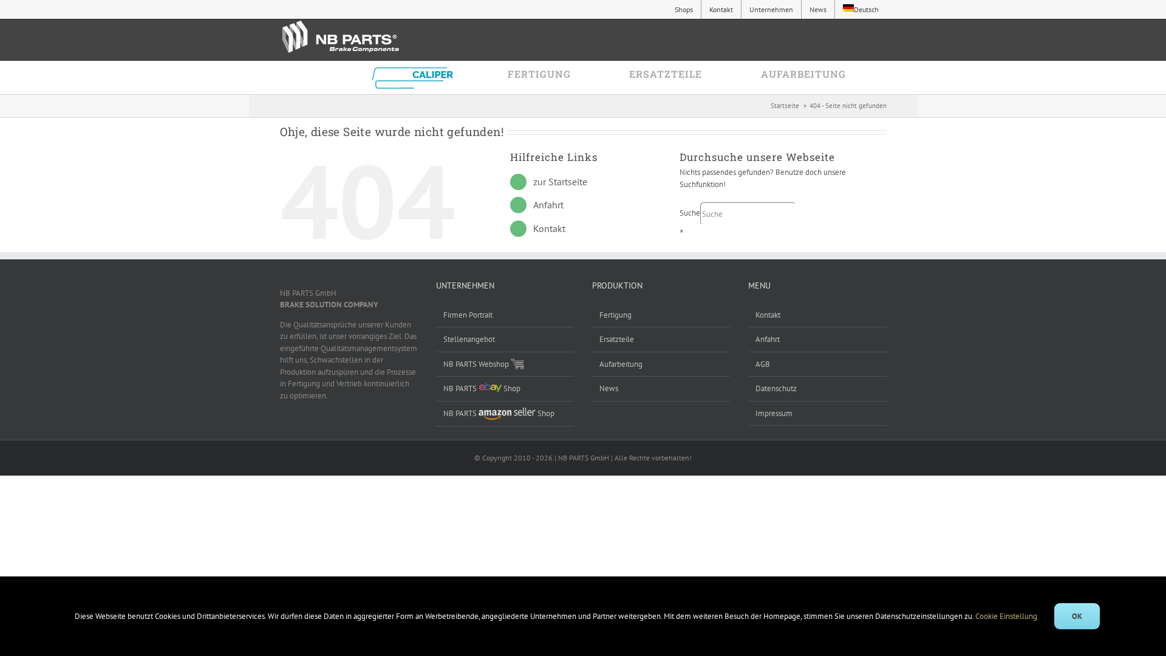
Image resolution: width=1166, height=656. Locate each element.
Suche (690, 213)
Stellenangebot (469, 339)
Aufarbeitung (621, 364)
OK (1077, 616)
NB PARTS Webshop (477, 364)
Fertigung (615, 315)
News (608, 388)
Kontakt (549, 228)
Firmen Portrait (468, 315)
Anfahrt (548, 205)
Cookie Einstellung (1007, 616)
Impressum (774, 413)
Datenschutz (776, 388)
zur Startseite (560, 182)
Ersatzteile (616, 339)
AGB (762, 364)
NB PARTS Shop (481, 388)
